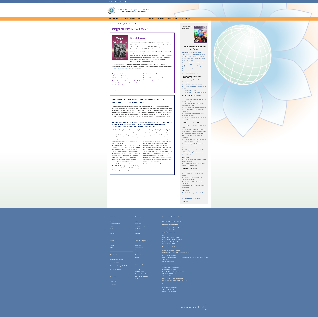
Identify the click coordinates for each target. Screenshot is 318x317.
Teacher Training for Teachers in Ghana (195, 117)
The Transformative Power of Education (195, 58)
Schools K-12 (140, 18)
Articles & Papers (139, 271)
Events (136, 221)
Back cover (185, 201)
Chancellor (112, 233)
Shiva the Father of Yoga (191, 173)
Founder (112, 228)
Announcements (139, 247)
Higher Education (129, 18)
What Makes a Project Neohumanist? (195, 107)
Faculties (150, 18)
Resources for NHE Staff (141, 276)
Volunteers (137, 233)
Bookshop (137, 269)
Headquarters (113, 231)
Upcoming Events (139, 254)
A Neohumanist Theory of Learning (194, 99)
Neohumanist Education (116, 259)
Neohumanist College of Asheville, (194, 92)
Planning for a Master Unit (192, 159)
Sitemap (112, 245)
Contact (111, 2)
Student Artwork (189, 154)
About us (112, 221)
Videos (136, 278)
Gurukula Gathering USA (191, 73)
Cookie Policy (113, 281)
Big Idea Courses (189, 171)
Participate (169, 18)
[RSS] (202, 307)
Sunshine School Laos (191, 125)
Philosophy (112, 226)
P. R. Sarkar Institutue (115, 269)
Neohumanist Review (190, 90)
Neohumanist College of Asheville (119, 266)
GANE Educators (114, 262)
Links (121, 2)
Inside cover (185, 28)
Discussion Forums (140, 226)
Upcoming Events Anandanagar (193, 84)
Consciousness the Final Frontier (194, 177)
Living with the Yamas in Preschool (194, 103)
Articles (137, 257)
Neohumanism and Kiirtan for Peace (195, 113)
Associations (138, 228)
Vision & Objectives (115, 223)
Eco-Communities (139, 231)
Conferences (138, 223)
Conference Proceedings (141, 273)
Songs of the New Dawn (191, 181)
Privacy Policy (114, 284)
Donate (117, 2)
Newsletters (159, 18)
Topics (111, 247)
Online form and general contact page (172, 221)
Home (110, 18)
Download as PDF (187, 26)
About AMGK (117, 18)
